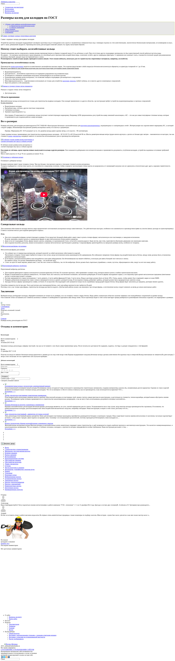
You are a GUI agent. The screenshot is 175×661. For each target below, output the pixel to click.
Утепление (8, 473)
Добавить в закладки (8, 2)
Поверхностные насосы (13, 486)
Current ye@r (6, 378)
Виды (7, 447)
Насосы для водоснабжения (14, 482)
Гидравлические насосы (13, 478)
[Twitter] (4, 657)
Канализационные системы (14, 458)
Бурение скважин (11, 453)
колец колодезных (17, 66)
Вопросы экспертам (12, 13)
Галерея (11, 628)
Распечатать (5, 314)
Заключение (9, 32)
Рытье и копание (10, 455)
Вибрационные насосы (13, 477)
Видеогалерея (9, 11)
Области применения (16, 27)
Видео (11, 630)
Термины (12, 626)
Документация (14, 624)
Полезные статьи (11, 475)
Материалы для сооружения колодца (17, 451)
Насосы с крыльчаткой (12, 484)
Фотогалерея (9, 9)
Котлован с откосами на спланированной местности (27, 637)
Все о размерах (10, 29)
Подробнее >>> (10, 391)
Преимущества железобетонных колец (22, 26)
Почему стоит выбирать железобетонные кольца (20, 24)
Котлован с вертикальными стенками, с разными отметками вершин (32, 635)
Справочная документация (14, 7)
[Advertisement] (16, 581)
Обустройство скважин (13, 460)
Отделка (8, 466)
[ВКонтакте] (2, 657)
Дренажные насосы (11, 480)
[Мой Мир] (9, 657)
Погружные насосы (11, 488)
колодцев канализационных (90, 125)
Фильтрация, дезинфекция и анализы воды (20, 469)
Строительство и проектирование (16, 449)
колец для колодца (14, 136)
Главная (3, 318)
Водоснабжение (10, 457)
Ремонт (7, 471)
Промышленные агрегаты (14, 489)
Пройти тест (5, 543)
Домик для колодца (11, 464)
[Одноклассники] (6, 657)
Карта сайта (13, 619)
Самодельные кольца (12, 31)
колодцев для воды (69, 81)
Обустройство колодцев (13, 462)
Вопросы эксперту (15, 617)
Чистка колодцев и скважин (14, 468)
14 (1, 312)
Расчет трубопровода (16, 639)
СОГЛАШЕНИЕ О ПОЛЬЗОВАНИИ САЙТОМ (17, 649)
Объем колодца (14, 633)
